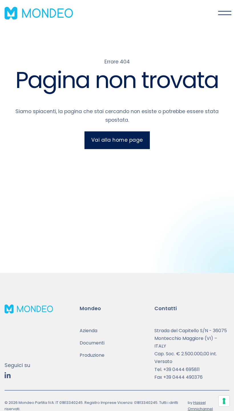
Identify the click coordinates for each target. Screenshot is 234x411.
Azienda (88, 330)
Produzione (92, 355)
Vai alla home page (117, 140)
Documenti (92, 343)
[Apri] (223, 13)
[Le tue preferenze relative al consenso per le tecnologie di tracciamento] (224, 401)
